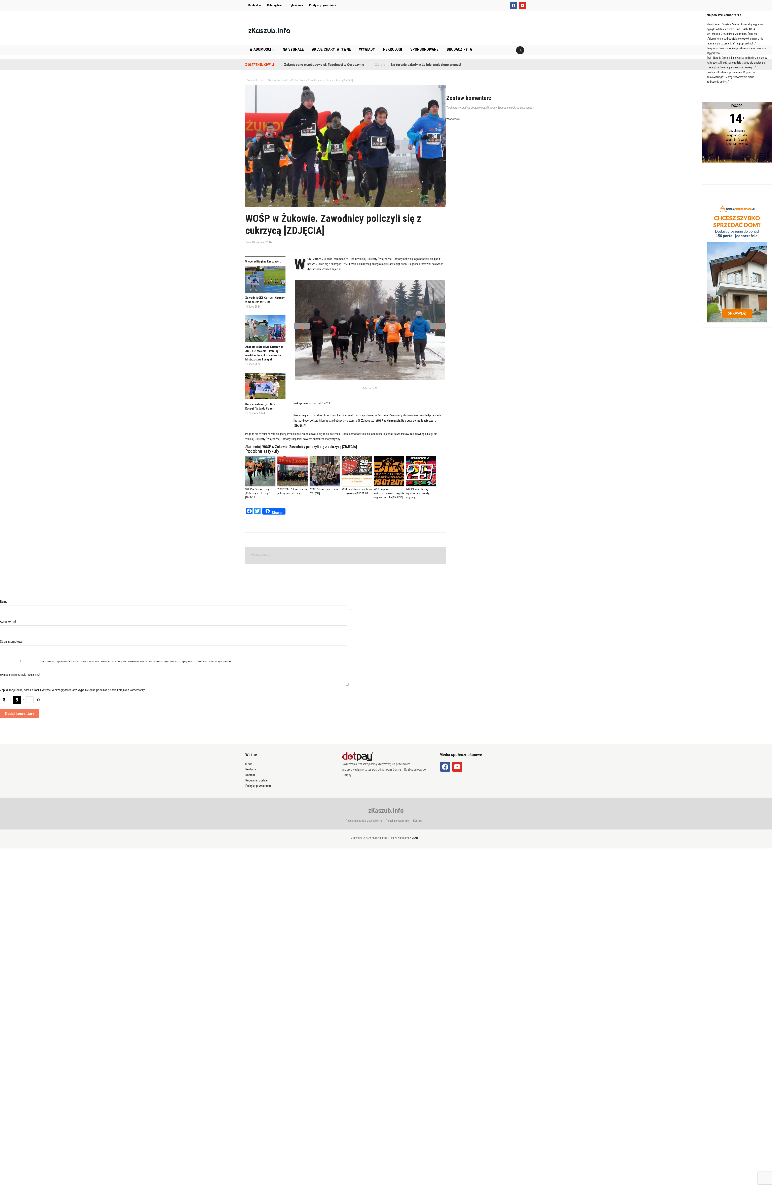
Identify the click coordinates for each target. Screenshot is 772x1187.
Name (3, 601)
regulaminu (94, 661)
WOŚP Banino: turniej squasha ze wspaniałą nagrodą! (417, 493)
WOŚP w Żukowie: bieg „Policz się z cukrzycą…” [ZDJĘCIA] (257, 493)
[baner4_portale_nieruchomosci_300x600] (737, 261)
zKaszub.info (386, 810)
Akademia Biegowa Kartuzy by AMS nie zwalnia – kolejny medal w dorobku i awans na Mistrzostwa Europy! (264, 353)
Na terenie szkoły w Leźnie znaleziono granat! (376, 65)
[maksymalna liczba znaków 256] (370, 330)
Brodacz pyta (459, 49)
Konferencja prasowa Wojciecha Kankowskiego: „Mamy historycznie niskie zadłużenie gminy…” (731, 77)
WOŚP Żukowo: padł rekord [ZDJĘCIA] (324, 491)
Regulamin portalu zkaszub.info (364, 820)
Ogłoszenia (295, 5)
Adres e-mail (8, 621)
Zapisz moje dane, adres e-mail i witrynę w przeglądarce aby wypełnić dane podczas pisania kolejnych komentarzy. (72, 690)
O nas (248, 764)
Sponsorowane (424, 49)
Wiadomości (260, 49)
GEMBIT (416, 837)
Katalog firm (274, 5)
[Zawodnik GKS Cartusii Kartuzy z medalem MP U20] (265, 281)
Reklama (250, 769)
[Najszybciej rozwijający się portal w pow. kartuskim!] (269, 30)
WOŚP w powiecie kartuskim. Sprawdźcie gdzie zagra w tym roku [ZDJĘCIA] (389, 493)
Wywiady (367, 49)
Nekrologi (392, 49)
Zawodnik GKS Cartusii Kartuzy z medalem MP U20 (265, 300)
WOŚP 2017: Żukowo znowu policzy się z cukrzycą (292, 491)
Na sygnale (293, 49)
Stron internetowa (11, 641)
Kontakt (253, 5)
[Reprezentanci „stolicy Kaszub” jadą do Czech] (265, 387)
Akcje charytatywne (331, 49)
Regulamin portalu (256, 780)
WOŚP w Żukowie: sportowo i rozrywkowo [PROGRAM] (357, 491)
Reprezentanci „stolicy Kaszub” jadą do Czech (260, 406)
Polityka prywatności (322, 5)
